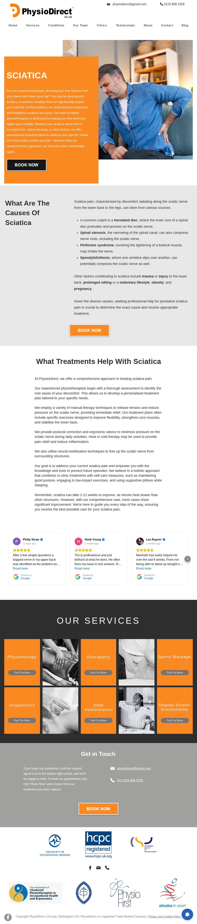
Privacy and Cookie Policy (165, 916)
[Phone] (161, 4)
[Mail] (108, 4)
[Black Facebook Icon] (90, 868)
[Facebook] (8, 917)
